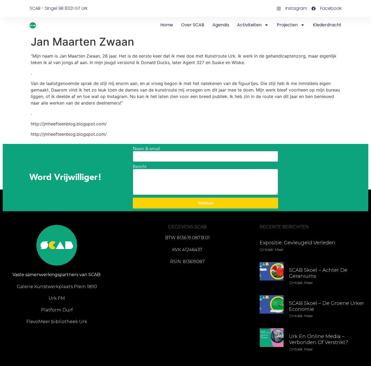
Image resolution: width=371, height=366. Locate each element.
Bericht (139, 167)
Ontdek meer (272, 249)
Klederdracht (327, 25)
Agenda (220, 25)
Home (166, 25)
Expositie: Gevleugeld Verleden (297, 243)
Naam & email (146, 149)
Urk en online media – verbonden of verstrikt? (318, 339)
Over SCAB (192, 25)
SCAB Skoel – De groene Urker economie (326, 306)
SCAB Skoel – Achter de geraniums (318, 273)
